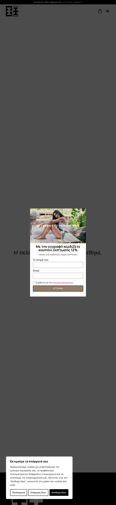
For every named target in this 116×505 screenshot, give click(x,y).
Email (36, 270)
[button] (82, 212)
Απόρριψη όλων (38, 492)
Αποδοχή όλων (59, 492)
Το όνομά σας (40, 260)
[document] (58, 252)
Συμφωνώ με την (54, 282)
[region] (39, 478)
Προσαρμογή (18, 492)
